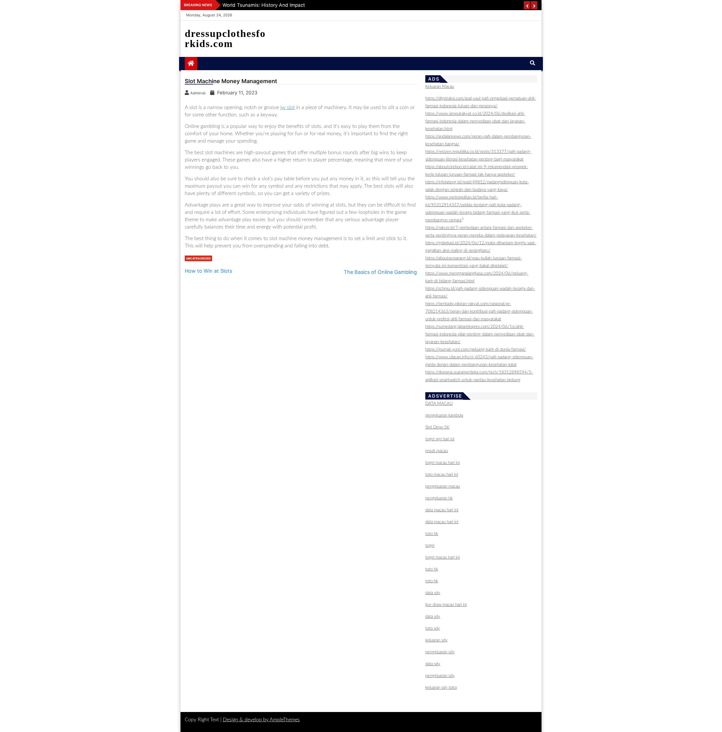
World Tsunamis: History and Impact (264, 5)
